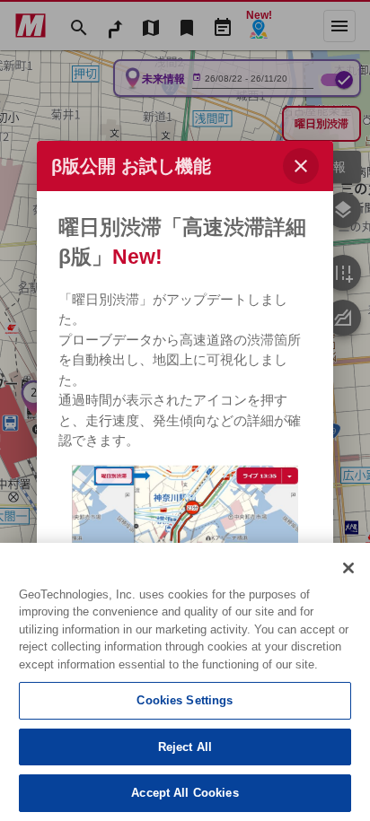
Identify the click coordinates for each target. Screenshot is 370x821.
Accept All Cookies (184, 792)
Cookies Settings (185, 700)
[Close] (348, 568)
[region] (185, 682)
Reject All (185, 747)
